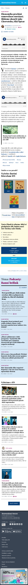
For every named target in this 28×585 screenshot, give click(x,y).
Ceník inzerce (5, 546)
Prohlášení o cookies (6, 553)
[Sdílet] (23, 8)
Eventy (3, 564)
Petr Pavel (10, 85)
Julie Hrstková (8, 25)
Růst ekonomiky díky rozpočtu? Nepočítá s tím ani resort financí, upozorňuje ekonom (13, 369)
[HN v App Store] (17, 531)
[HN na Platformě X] (10, 524)
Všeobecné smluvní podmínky (8, 557)
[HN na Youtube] (21, 524)
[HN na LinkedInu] (17, 524)
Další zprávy (14, 503)
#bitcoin (5, 162)
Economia (4, 542)
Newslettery (4, 566)
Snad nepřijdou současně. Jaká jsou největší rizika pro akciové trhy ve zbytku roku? (13, 453)
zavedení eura (5, 81)
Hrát (8, 191)
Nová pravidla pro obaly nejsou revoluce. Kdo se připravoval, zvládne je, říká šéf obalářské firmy (14, 484)
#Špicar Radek (6, 165)
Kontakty (4, 537)
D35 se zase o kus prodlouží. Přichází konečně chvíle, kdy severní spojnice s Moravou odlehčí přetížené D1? (14, 356)
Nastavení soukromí (6, 555)
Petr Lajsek (9, 448)
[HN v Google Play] (7, 531)
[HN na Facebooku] (12, 524)
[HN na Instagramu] (15, 524)
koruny (14, 68)
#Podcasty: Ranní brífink (9, 159)
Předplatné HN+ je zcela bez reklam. (19, 270)
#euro (17, 162)
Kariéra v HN (5, 544)
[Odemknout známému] (26, 8)
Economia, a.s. (11, 516)
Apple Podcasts (21, 156)
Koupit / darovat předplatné (8, 562)
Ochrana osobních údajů (7, 550)
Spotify (10, 156)
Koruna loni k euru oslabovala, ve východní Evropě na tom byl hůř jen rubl (14, 137)
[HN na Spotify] (19, 524)
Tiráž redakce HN (6, 539)
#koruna (19, 159)
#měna (22, 162)
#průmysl (11, 162)
